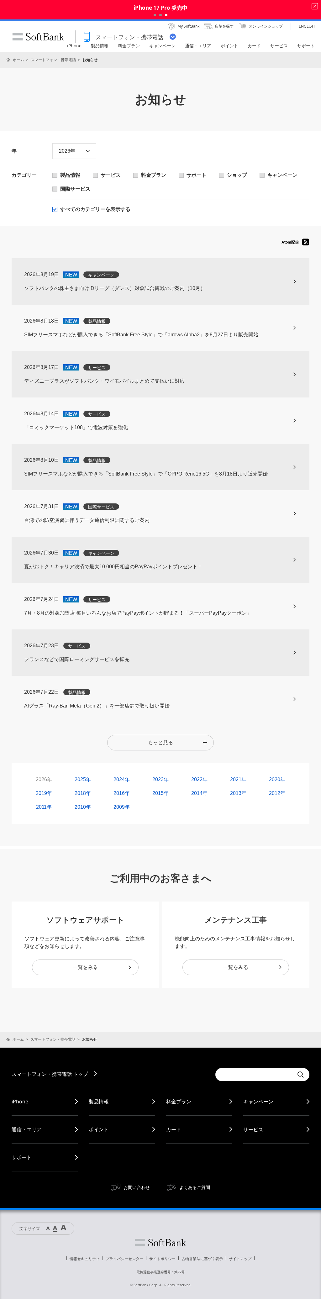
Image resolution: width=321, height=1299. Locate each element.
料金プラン (178, 1101)
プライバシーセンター (124, 1258)
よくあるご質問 (194, 1187)
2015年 (160, 793)
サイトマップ (240, 1258)
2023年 (160, 779)
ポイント (99, 1129)
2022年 (199, 779)
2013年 (238, 793)
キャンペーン (258, 1101)
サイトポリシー (162, 1258)
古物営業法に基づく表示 (202, 1258)
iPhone (20, 1101)
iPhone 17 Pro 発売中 (160, 7)
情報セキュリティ (85, 1258)
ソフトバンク (160, 1242)
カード (173, 1129)
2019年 (44, 793)
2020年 (277, 779)
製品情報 (99, 1101)
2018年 (83, 793)
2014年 (199, 793)
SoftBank (38, 36)
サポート (22, 1157)
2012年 (277, 793)
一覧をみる (85, 967)
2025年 (83, 779)
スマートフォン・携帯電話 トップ (50, 1073)
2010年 (83, 807)
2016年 (121, 793)
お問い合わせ (137, 1187)
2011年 (44, 807)
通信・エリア (27, 1129)
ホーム (18, 59)
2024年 (121, 779)
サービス (253, 1129)
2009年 (121, 807)
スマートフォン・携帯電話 (53, 59)
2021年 (238, 779)
